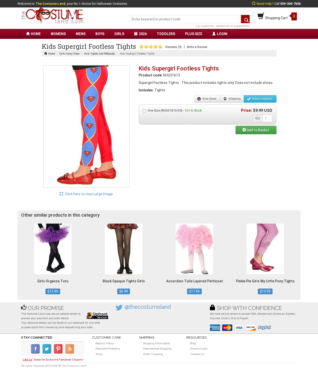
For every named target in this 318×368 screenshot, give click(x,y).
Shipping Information (156, 343)
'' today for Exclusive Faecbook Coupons (52, 359)
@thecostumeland (148, 307)
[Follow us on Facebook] (36, 352)
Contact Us (197, 354)
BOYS (99, 34)
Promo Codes (199, 348)
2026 (143, 34)
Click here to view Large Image (88, 194)
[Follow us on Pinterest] (59, 352)
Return (261, 98)
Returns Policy (105, 343)
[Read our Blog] (70, 352)
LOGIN (222, 34)
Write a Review (197, 47)
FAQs (99, 354)
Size (209, 98)
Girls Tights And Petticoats (99, 53)
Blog (193, 343)
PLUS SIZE (193, 34)
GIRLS (119, 34)
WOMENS (58, 34)
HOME (36, 34)
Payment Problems (108, 348)
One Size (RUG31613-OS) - (175, 110)
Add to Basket (257, 130)
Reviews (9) (173, 47)
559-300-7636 (290, 3)
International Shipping (157, 348)
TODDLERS (166, 34)
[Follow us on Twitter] (47, 352)
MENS (80, 34)
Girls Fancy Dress (69, 53)
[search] (245, 19)
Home (51, 53)
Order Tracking (153, 354)
